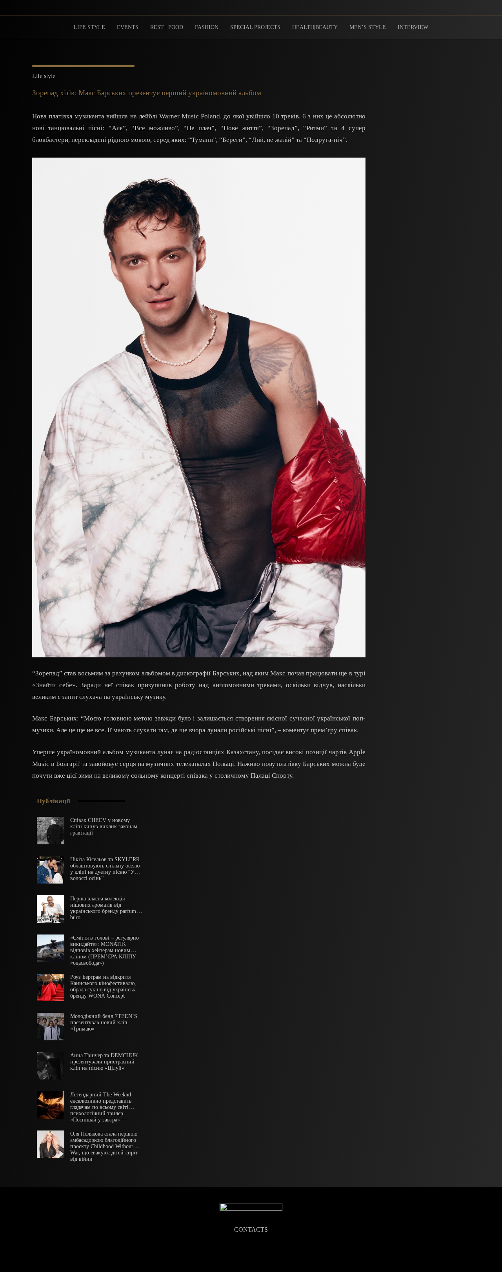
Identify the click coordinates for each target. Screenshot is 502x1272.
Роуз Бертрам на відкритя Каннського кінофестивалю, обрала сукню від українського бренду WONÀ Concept (106, 986)
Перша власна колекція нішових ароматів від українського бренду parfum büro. (103, 908)
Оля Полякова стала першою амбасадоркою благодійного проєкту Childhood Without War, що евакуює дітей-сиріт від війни (104, 1146)
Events (127, 27)
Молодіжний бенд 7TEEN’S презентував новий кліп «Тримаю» (103, 1022)
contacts (251, 1230)
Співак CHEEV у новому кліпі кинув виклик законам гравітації (103, 826)
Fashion (206, 27)
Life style (89, 27)
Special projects (255, 27)
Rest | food (166, 27)
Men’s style (367, 27)
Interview (413, 27)
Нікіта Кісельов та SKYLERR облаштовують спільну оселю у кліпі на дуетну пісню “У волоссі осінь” (105, 868)
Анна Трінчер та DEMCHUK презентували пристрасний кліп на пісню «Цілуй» (104, 1061)
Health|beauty (315, 27)
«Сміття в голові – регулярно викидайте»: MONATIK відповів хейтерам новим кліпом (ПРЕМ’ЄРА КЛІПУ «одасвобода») (104, 950)
